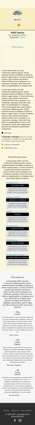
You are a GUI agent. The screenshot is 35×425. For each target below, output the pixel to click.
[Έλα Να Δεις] (17, 14)
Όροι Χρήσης (26, 410)
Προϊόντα (15, 410)
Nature (22, 37)
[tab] (17, 133)
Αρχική (6, 410)
